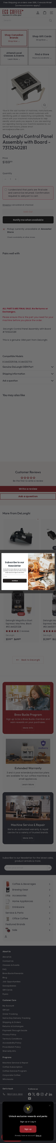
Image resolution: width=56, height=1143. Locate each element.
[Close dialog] (53, 555)
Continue (15, 580)
